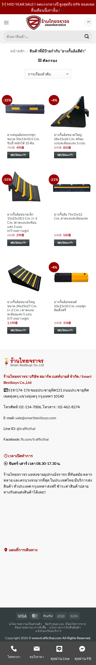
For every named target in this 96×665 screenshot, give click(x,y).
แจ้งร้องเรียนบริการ (48, 631)
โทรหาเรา (13, 657)
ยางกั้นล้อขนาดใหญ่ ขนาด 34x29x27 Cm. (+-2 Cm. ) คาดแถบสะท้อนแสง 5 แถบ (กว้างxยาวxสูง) (22, 310)
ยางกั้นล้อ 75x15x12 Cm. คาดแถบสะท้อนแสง (71, 216)
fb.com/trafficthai (35, 439)
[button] (6, 22)
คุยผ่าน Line (60, 658)
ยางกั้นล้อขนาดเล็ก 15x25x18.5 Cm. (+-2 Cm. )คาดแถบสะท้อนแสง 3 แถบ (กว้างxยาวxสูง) (22, 223)
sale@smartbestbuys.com (35, 417)
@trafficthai (26, 428)
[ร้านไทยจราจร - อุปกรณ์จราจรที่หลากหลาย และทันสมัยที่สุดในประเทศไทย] (48, 22)
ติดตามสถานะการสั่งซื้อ (30, 627)
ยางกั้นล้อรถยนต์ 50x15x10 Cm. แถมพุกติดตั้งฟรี (70, 306)
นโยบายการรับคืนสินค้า (65, 627)
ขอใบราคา (37, 657)
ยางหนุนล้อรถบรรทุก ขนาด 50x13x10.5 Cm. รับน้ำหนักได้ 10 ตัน (23, 139)
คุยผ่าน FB (83, 658)
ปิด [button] (62, 10)
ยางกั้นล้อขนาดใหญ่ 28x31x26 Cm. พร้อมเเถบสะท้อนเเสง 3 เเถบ (69, 139)
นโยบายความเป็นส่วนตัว (25, 624)
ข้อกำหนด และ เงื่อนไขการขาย (65, 624)
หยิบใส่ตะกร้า (18, 154)
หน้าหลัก (17, 51)
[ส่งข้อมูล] (87, 36)
